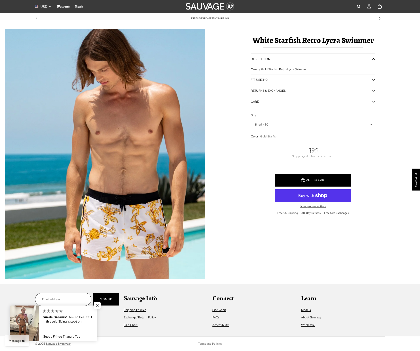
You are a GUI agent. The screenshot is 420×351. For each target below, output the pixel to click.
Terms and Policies (210, 344)
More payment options (313, 206)
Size (253, 115)
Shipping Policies (135, 310)
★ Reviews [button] (416, 179)
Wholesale (308, 325)
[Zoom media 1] (105, 154)
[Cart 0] (379, 6)
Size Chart (131, 325)
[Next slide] (379, 18)
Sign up (106, 299)
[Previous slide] (36, 18)
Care (255, 102)
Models (306, 310)
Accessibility (220, 325)
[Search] (358, 6)
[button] (97, 305)
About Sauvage (311, 317)
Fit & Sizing (259, 80)
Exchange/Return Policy (140, 317)
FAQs (215, 317)
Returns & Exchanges (268, 91)
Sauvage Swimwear (58, 344)
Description (260, 59)
